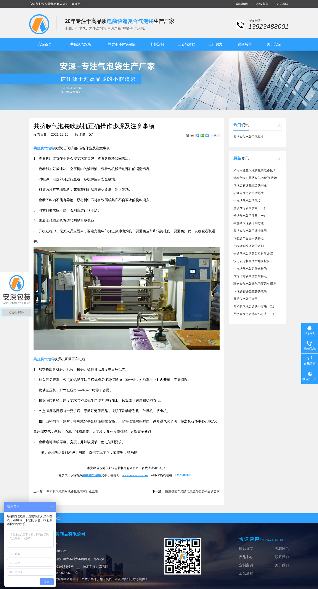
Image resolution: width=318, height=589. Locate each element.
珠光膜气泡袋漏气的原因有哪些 (254, 283)
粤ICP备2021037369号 (58, 566)
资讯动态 (283, 4)
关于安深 (274, 44)
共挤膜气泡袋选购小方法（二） (254, 306)
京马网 (103, 566)
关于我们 (282, 565)
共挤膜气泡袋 (80, 44)
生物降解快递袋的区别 (248, 246)
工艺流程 (246, 573)
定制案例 (246, 565)
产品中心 (246, 557)
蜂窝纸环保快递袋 (122, 44)
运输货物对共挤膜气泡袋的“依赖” (255, 178)
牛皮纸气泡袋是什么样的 (250, 268)
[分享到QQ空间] (187, 135)
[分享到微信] (202, 135)
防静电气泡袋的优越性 (248, 193)
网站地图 (242, 4)
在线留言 (262, 4)
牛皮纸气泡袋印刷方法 (248, 223)
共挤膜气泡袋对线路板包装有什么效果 (72, 491)
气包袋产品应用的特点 (248, 238)
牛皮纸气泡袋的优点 (247, 200)
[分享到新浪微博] (192, 135)
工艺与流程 (186, 44)
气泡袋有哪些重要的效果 (250, 291)
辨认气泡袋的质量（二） (250, 208)
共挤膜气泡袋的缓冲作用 (250, 230)
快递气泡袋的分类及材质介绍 (253, 253)
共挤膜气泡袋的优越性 (248, 136)
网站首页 (246, 549)
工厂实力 (215, 44)
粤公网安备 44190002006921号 (56, 573)
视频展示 (245, 44)
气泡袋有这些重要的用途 (250, 185)
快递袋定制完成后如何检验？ (253, 261)
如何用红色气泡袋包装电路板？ (254, 170)
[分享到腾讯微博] (197, 135)
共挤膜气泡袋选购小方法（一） (254, 314)
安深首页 (45, 44)
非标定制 (157, 44)
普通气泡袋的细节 (245, 299)
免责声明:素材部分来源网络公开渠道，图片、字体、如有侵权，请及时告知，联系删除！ (88, 579)
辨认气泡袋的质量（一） (250, 215)
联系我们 (282, 557)
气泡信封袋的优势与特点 (250, 276)
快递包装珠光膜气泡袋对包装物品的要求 (192, 491)
